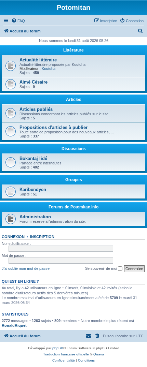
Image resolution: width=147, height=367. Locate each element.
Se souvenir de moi (101, 268)
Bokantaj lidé (33, 158)
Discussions (74, 148)
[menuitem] (18, 21)
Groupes (73, 179)
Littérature (73, 50)
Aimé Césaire (33, 82)
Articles (73, 99)
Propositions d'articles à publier (53, 127)
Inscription (42, 237)
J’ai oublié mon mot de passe (26, 268)
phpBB (57, 348)
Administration (35, 216)
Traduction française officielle (66, 354)
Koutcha (48, 69)
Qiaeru (98, 354)
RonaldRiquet (14, 325)
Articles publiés (36, 109)
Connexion (13, 237)
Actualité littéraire (38, 59)
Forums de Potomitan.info (73, 207)
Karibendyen (32, 189)
